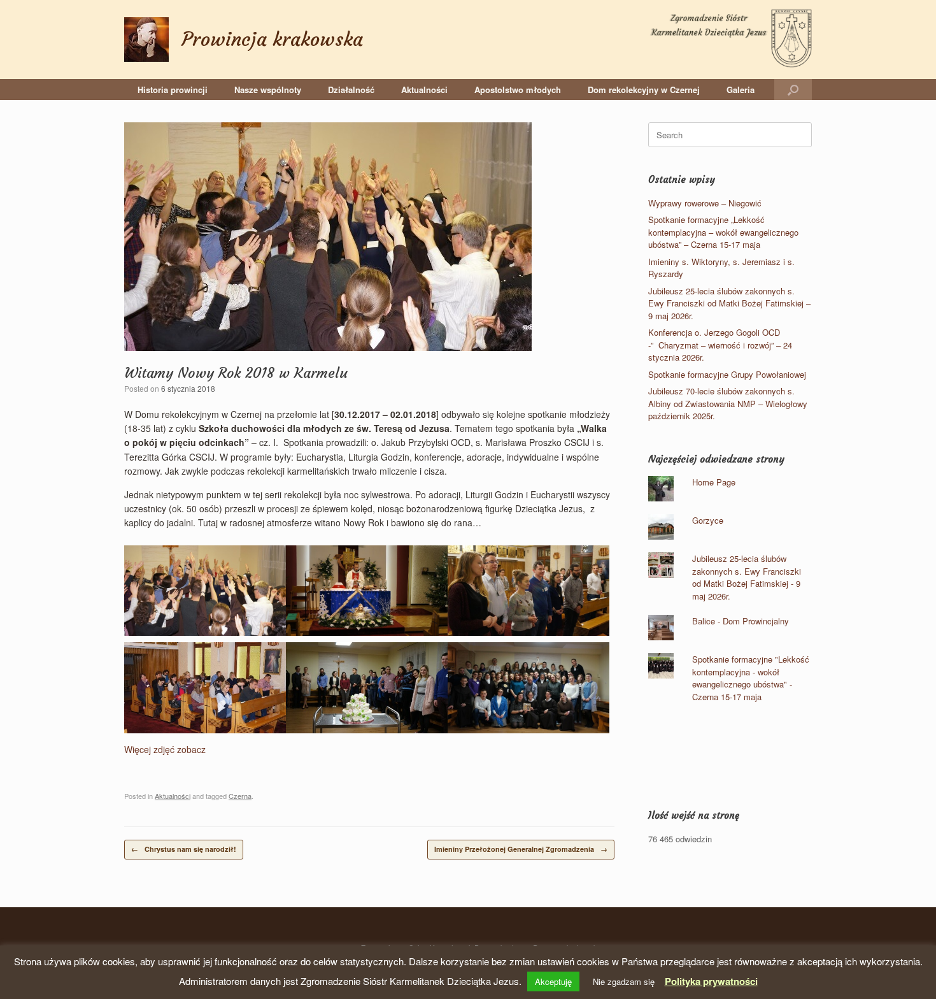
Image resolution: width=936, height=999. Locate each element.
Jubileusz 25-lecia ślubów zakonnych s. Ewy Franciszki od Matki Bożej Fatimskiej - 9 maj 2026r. (746, 577)
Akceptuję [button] (553, 981)
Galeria (741, 89)
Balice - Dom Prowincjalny (740, 621)
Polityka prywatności (711, 981)
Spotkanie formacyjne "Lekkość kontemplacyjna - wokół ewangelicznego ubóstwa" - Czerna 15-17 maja (750, 678)
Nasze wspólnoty (267, 89)
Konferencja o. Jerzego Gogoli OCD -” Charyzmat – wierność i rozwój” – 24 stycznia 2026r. (720, 344)
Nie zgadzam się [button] (624, 981)
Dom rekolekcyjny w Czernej (644, 89)
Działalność (351, 89)
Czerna (240, 796)
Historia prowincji (173, 89)
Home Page (713, 482)
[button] (793, 89)
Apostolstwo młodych (517, 89)
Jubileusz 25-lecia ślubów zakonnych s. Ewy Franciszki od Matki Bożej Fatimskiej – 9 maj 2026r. (729, 303)
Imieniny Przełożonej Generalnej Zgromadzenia (520, 849)
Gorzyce (707, 520)
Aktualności (424, 89)
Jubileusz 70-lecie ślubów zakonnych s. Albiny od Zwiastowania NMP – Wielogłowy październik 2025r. (727, 403)
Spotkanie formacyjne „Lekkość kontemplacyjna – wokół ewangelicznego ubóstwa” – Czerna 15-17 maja (723, 231)
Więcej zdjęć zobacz (165, 749)
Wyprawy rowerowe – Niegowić (705, 203)
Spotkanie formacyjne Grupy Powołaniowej (727, 374)
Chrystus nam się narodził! (183, 849)
